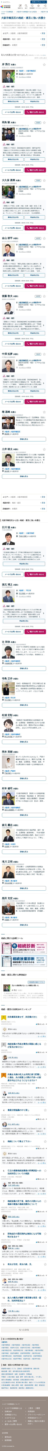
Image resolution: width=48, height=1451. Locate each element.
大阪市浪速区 (36, 1348)
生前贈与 (22, 1374)
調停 (21, 1377)
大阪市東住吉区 (6, 1356)
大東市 (13, 844)
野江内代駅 (8, 737)
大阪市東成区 (28, 1350)
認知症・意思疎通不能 (24, 1368)
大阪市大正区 (14, 1348)
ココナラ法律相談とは (13, 1408)
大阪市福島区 (15, 1345)
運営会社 (8, 1437)
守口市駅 (22, 593)
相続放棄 (4, 1371)
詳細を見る (24, 439)
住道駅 (7, 847)
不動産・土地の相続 (8, 1377)
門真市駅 (7, 773)
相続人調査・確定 (17, 1385)
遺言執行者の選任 (22, 1382)
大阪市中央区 (36, 1359)
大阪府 (21, 71)
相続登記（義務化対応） (27, 1388)
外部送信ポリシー (35, 1418)
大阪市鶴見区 (31, 71)
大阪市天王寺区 (25, 1348)
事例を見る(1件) (13, 101)
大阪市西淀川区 (6, 1350)
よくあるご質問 (11, 1421)
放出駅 (7, 471)
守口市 (28, 590)
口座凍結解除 (5, 1385)
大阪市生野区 (39, 1350)
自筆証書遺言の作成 (27, 1380)
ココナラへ (6, 2)
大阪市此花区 (26, 1345)
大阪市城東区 (15, 661)
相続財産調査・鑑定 (31, 1385)
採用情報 (8, 1440)
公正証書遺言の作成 (8, 1382)
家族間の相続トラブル (8, 1368)
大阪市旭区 (30, 533)
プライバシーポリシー (36, 1415)
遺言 (9, 1371)
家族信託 (42, 1385)
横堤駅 (21, 74)
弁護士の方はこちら (38, 2)
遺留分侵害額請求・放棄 (9, 1374)
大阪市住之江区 (6, 1359)
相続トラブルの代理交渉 (37, 1382)
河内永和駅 (8, 883)
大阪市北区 (26, 1359)
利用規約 (31, 1411)
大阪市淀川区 (27, 1356)
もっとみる (24, 1330)
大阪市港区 (5, 1348)
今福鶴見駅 (8, 663)
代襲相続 (29, 1374)
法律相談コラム (11, 1415)
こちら (43, 55)
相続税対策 (13, 1388)
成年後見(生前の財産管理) (21, 1371)
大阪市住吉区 (36, 1353)
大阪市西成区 (17, 1356)
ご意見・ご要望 (34, 1408)
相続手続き (5, 1388)
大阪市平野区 (17, 1359)
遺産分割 (36, 1368)
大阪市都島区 (15, 734)
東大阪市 (14, 881)
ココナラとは (10, 1418)
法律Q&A (8, 1411)
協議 (17, 1377)
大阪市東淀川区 (18, 1350)
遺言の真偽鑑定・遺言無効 (10, 1380)
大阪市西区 (35, 1345)
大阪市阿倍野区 (25, 1353)
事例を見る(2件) (13, 217)
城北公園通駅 (9, 810)
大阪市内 (4, 1342)
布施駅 (7, 920)
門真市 (13, 771)
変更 (43, 33)
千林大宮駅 (23, 536)
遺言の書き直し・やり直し (33, 1377)
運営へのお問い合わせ (13, 1424)
